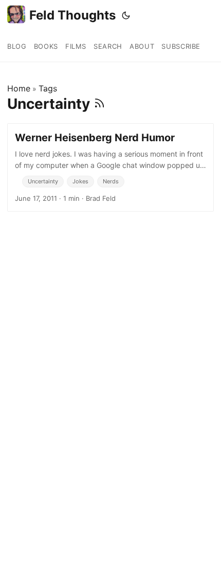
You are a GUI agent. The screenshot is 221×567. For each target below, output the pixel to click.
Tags (48, 88)
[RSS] (99, 103)
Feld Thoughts (72, 15)
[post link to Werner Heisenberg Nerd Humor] (110, 167)
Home (18, 88)
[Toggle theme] (126, 15)
